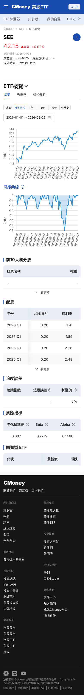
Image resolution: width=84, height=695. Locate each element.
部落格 (23, 490)
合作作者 (9, 540)
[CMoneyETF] (30, 7)
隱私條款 (8, 688)
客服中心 (50, 597)
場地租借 (50, 615)
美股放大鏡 (11, 602)
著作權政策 (37, 688)
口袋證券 (9, 608)
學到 (47, 572)
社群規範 (53, 688)
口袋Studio (51, 578)
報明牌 (48, 553)
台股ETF (9, 640)
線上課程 (9, 528)
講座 (6, 522)
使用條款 (22, 688)
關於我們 (9, 490)
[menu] (5, 7)
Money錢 (9, 584)
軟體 (6, 516)
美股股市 (9, 634)
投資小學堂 (11, 590)
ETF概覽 (34, 28)
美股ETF (9, 646)
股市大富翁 (51, 541)
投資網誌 (9, 578)
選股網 (48, 547)
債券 (6, 652)
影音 (6, 534)
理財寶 (7, 510)
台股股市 (9, 627)
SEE (21, 28)
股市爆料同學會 (14, 559)
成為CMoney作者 (55, 609)
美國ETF (8, 28)
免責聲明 (67, 688)
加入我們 (37, 490)
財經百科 (9, 596)
